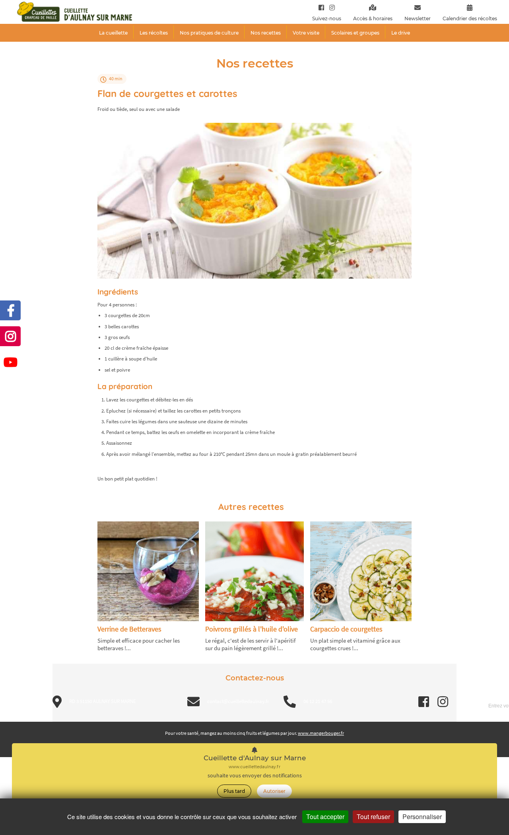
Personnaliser (422, 816)
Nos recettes (266, 33)
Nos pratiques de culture (209, 33)
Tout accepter (325, 816)
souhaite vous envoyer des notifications (255, 775)
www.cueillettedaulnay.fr (254, 766)
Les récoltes (154, 33)
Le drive (400, 33)
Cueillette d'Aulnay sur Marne (255, 758)
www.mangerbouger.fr (321, 733)
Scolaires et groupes (355, 33)
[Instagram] (330, 7)
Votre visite (306, 33)
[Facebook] (321, 7)
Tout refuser (373, 816)
